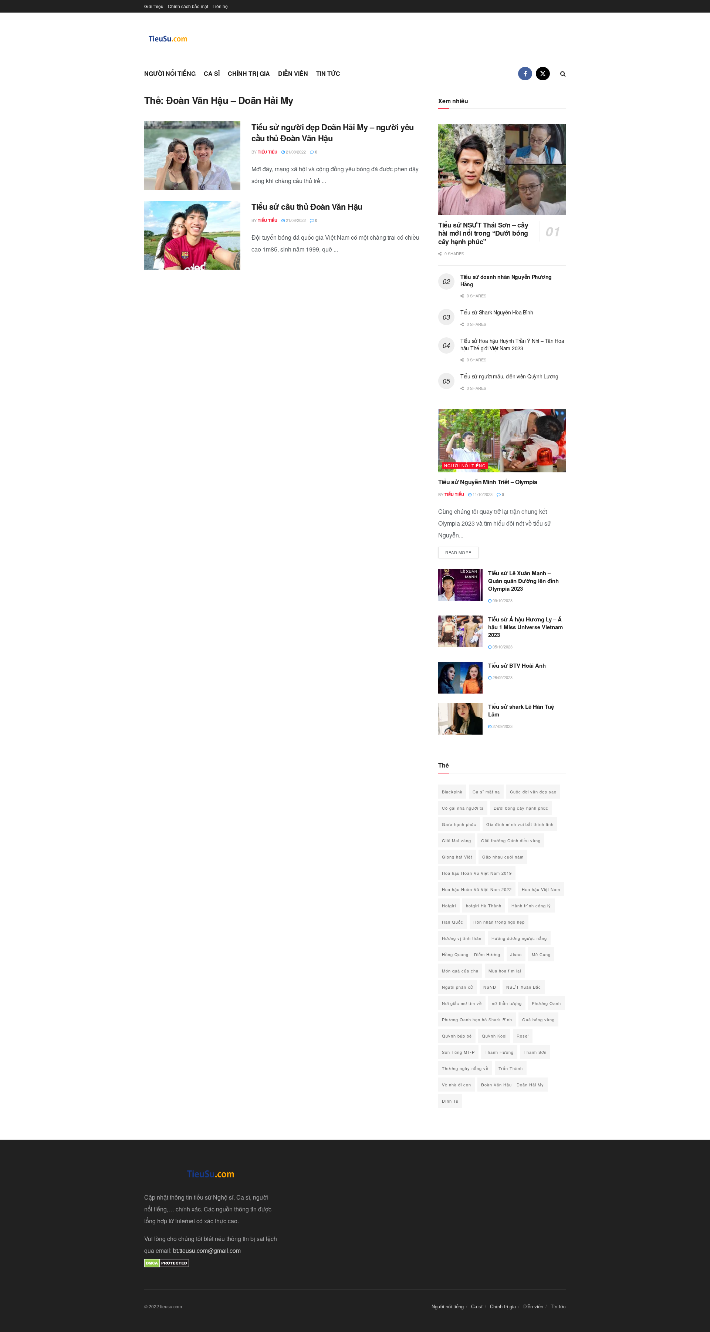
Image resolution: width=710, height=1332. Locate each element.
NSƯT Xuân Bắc (523, 987)
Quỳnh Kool (494, 1036)
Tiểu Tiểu (267, 152)
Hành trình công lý (531, 905)
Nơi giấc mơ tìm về (462, 1003)
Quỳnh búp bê (457, 1036)
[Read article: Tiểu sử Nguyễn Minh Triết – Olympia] (502, 441)
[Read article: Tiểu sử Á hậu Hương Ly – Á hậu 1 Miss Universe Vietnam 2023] (460, 631)
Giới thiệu (153, 6)
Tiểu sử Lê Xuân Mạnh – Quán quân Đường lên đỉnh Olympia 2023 (523, 581)
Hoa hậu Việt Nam (541, 889)
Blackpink (452, 792)
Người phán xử (457, 987)
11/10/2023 (482, 494)
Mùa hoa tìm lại (504, 971)
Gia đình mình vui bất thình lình (520, 824)
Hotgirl (449, 905)
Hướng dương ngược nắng (519, 938)
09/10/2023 (502, 600)
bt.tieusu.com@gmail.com (207, 1250)
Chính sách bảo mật (188, 6)
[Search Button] (563, 73)
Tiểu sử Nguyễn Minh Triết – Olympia (487, 482)
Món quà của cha (460, 971)
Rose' (523, 1036)
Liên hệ (220, 6)
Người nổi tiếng (170, 73)
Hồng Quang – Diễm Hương (471, 954)
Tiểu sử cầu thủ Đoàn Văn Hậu (306, 206)
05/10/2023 (502, 647)
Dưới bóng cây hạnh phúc (521, 808)
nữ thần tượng (507, 1003)
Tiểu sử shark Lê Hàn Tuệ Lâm (521, 710)
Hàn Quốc (452, 922)
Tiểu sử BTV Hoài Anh (517, 665)
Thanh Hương (499, 1052)
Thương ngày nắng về (465, 1068)
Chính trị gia (249, 73)
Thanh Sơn (535, 1052)
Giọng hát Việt (457, 857)
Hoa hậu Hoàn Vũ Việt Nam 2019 (477, 873)
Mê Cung (541, 954)
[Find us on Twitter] (543, 73)
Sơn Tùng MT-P (458, 1052)
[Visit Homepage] (168, 38)
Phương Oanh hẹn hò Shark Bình (477, 1019)
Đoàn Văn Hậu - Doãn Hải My (512, 1084)
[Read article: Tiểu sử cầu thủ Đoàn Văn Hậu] (192, 235)
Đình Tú (450, 1101)
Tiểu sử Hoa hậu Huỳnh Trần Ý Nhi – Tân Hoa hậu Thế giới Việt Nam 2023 (512, 344)
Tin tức (328, 73)
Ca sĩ (212, 73)
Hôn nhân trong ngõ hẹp (499, 922)
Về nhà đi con (456, 1084)
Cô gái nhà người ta (463, 808)
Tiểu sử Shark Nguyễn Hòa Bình (496, 312)
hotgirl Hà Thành (483, 905)
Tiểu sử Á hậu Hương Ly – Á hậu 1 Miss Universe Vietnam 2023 (525, 627)
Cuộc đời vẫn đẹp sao (533, 792)
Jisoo (516, 954)
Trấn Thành (510, 1068)
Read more (462, 552)
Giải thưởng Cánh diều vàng (511, 840)
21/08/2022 (295, 152)
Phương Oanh (546, 1003)
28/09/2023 (502, 677)
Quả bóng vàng (538, 1019)
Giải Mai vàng (456, 840)
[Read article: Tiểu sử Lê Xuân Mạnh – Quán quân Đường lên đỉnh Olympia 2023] (460, 585)
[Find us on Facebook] (525, 73)
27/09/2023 (502, 726)
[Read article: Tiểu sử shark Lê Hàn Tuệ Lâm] (460, 719)
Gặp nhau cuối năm (503, 857)
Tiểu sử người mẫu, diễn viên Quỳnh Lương (509, 376)
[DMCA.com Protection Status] (166, 1262)
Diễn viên (293, 73)
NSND (489, 987)
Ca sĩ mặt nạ (486, 792)
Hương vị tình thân (461, 938)
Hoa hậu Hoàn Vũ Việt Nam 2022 (477, 889)
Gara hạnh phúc (459, 824)
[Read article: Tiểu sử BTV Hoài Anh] (460, 678)
